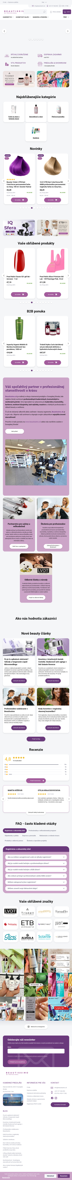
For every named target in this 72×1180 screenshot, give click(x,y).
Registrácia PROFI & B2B (34, 1104)
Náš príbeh (14, 431)
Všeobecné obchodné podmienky (36, 1093)
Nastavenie (6, 1178)
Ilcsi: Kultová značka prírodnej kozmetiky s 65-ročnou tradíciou (12, 1144)
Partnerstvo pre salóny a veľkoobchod (19, 525)
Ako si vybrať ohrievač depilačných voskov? (13, 1166)
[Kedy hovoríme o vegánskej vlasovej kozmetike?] (53, 697)
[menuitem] (8, 17)
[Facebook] (52, 1097)
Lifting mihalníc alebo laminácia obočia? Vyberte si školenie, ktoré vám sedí (12, 1155)
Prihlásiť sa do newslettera (17, 1062)
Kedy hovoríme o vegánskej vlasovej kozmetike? (49, 710)
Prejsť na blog (36, 739)
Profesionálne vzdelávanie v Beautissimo (16, 710)
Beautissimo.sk (11, 396)
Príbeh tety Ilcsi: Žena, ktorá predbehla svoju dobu (11, 1149)
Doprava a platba (13, 2)
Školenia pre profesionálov (53, 524)
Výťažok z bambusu (8, 1139)
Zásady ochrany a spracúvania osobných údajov (36, 1100)
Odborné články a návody (36, 580)
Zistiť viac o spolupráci (18, 546)
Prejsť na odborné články (36, 597)
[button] (3, 31)
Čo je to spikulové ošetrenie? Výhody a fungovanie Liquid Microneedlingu (16, 662)
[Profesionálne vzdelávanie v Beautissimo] (19, 697)
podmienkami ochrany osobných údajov (35, 1056)
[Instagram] (55, 1097)
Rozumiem (63, 1176)
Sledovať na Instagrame (38, 1026)
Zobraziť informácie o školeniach (53, 546)
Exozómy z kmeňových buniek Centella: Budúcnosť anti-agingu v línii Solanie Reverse (52, 662)
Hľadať (44, 12)
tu (35, 1175)
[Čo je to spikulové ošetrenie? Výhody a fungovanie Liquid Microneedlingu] (19, 647)
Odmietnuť (50, 1176)
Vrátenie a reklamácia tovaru (35, 1096)
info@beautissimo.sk (60, 1087)
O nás (4, 2)
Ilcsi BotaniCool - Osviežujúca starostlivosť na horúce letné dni (12, 1161)
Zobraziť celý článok (19, 681)
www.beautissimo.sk (33, 422)
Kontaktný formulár (60, 1104)
